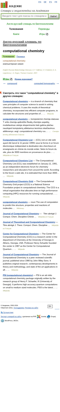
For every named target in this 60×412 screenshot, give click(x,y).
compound (12, 83)
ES (50, 2)
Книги (16, 34)
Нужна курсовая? (24, 79)
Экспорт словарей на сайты (11, 316)
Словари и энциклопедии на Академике (25, 10)
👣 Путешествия (7, 312)
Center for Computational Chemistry (21, 234)
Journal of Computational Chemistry (21, 213)
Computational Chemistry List (18, 140)
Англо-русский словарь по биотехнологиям (30, 24)
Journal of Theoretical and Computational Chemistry (29, 222)
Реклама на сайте (31, 308)
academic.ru (11, 4)
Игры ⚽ (43, 34)
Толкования (16, 29)
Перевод (20, 56)
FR (56, 2)
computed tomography (44, 83)
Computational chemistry (15, 101)
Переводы (44, 29)
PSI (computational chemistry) (18, 275)
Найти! (53, 16)
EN (39, 2)
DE (45, 2)
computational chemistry (15, 119)
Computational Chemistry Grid (18, 181)
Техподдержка (19, 308)
